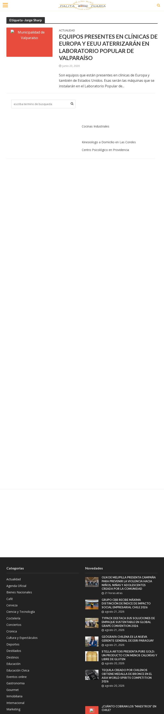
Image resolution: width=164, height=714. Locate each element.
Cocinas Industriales (95, 126)
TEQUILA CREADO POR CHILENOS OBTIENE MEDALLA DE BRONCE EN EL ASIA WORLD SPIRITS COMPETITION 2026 (127, 675)
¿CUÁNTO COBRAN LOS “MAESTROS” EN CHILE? (129, 708)
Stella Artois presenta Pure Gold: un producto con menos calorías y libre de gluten (129, 655)
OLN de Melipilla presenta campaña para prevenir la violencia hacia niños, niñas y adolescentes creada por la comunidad (129, 583)
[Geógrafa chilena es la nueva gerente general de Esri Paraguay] (91, 641)
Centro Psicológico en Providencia (105, 150)
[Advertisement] (82, 523)
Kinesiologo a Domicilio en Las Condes (109, 142)
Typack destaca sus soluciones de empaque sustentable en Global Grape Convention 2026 (128, 621)
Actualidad (67, 30)
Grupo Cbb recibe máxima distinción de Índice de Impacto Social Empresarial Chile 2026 (126, 603)
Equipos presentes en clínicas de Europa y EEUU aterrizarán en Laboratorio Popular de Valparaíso (108, 47)
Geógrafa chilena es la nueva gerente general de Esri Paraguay (128, 638)
